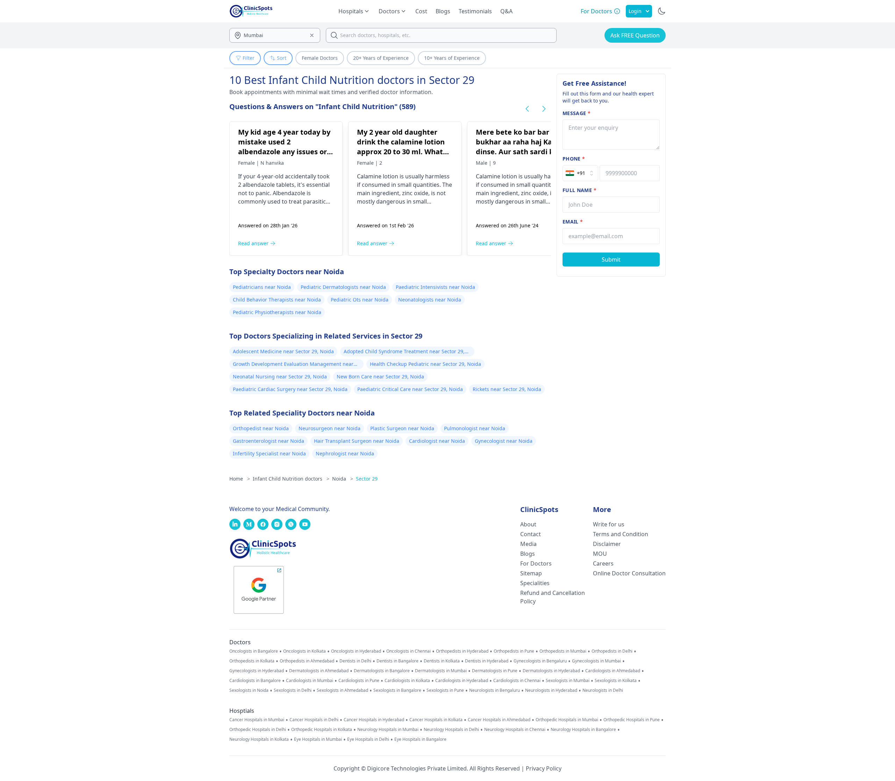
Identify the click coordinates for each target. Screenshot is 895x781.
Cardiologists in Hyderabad (461, 680)
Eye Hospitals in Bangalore (420, 739)
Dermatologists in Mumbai (441, 671)
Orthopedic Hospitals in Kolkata (321, 729)
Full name (579, 190)
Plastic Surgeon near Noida (402, 428)
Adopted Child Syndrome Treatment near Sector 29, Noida (404, 352)
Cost (421, 11)
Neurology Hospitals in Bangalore (583, 729)
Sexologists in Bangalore (397, 690)
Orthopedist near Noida (261, 428)
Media (528, 544)
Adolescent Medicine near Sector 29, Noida (283, 351)
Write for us (608, 524)
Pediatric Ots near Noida (359, 299)
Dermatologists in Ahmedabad (319, 671)
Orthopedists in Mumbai (562, 651)
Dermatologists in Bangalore (382, 671)
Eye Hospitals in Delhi (368, 739)
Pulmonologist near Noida (474, 428)
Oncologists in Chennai (408, 651)
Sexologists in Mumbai (567, 680)
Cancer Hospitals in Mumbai (256, 720)
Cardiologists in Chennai (516, 680)
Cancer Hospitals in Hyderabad (374, 720)
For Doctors (536, 563)
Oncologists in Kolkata (304, 651)
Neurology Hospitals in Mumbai (387, 729)
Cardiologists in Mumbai (309, 680)
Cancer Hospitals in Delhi (313, 720)
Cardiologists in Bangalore (255, 680)
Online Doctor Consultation (629, 573)
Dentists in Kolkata (442, 661)
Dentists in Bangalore (397, 661)
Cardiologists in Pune (358, 680)
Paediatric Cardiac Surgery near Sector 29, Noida (290, 389)
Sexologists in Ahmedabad (342, 690)
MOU (600, 554)
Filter (249, 58)
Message (576, 113)
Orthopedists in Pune (514, 651)
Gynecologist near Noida (503, 441)
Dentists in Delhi (355, 661)
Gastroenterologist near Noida (268, 441)
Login (635, 11)
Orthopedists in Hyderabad (462, 651)
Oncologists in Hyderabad (356, 651)
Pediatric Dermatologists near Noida (343, 287)
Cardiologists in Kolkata (407, 680)
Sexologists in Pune (445, 690)
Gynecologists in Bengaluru (540, 661)
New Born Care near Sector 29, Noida (380, 376)
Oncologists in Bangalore (253, 651)
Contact (530, 534)
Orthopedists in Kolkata (251, 661)
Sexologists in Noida (248, 690)
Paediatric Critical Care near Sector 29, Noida (410, 389)
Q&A (506, 11)
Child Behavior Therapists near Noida (277, 299)
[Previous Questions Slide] (527, 109)
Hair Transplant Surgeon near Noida (356, 441)
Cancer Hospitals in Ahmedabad (499, 720)
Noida (342, 478)
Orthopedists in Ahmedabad (307, 661)
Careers (603, 563)
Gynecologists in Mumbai (596, 661)
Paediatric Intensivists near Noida (435, 287)
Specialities (535, 583)
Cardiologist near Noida (437, 441)
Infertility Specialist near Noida (269, 453)
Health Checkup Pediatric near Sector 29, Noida (425, 364)
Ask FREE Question (635, 35)
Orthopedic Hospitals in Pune (631, 720)
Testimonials (475, 11)
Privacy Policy (543, 768)
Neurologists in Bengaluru (494, 690)
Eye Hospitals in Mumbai (318, 739)
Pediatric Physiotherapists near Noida (277, 312)
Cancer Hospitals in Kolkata (436, 720)
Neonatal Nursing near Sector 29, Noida (280, 376)
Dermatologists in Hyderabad (551, 671)
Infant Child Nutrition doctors (291, 478)
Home (239, 478)
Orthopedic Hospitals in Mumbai (567, 720)
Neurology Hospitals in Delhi (451, 729)
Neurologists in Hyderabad (551, 690)
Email (573, 221)
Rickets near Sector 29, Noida (507, 389)
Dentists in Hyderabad (486, 661)
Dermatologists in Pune (494, 671)
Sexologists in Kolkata (616, 680)
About (528, 524)
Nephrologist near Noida (345, 453)
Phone (574, 158)
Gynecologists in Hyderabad (256, 671)
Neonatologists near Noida (429, 299)
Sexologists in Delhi (293, 690)
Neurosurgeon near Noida (329, 428)
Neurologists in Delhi (602, 690)
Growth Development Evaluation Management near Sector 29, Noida (293, 365)
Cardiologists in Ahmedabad (612, 671)
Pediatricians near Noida (262, 287)
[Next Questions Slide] (544, 109)
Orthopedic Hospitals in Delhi (257, 729)
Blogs (443, 11)
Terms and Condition (620, 534)
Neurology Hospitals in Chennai (514, 729)
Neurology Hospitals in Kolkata (259, 739)
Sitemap (531, 573)
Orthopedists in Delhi (612, 651)
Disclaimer (607, 544)
